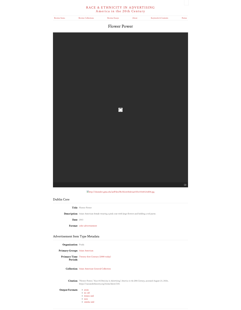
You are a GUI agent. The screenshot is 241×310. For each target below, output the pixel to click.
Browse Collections (86, 18)
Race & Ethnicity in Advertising (120, 9)
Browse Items (59, 18)
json (86, 298)
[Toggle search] (186, 2)
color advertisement (88, 225)
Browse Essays (113, 18)
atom (86, 289)
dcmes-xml (89, 295)
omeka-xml (89, 301)
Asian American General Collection (95, 268)
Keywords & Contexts (159, 18)
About (134, 18)
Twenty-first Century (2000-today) (95, 256)
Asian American (86, 250)
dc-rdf (87, 292)
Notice (184, 18)
